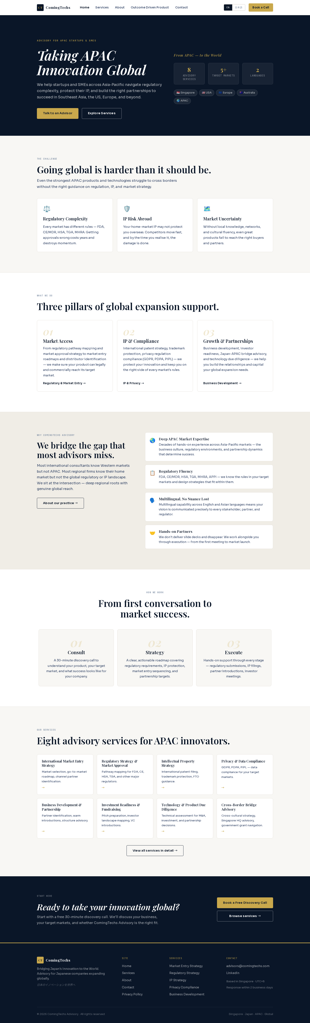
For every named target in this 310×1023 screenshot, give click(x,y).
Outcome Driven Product (150, 7)
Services (102, 7)
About (120, 7)
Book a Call (260, 7)
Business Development (186, 994)
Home (84, 7)
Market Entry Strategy (186, 966)
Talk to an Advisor (57, 113)
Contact (181, 7)
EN (228, 7)
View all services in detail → (155, 850)
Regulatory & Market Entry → (64, 383)
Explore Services (102, 113)
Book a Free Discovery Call (245, 903)
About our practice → (60, 503)
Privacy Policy (132, 994)
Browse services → (245, 916)
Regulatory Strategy (184, 973)
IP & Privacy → (133, 383)
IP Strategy (177, 980)
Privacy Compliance (184, 987)
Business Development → (222, 383)
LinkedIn (232, 973)
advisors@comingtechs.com (248, 966)
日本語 (239, 7)
